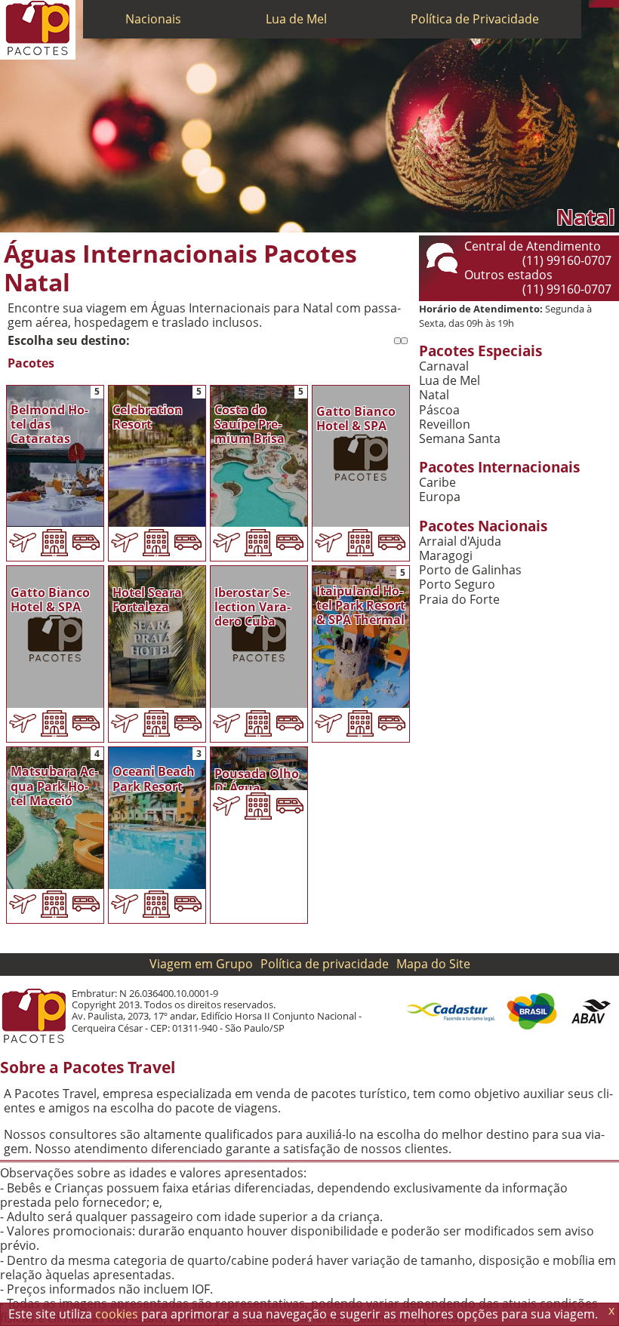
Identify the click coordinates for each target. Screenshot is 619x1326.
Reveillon (444, 424)
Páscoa (439, 410)
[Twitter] (607, 4)
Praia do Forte (459, 599)
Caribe (437, 482)
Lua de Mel (296, 19)
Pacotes (31, 363)
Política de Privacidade (475, 19)
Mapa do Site (433, 963)
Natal (434, 395)
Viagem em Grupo (201, 963)
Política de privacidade (324, 963)
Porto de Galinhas (470, 570)
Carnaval (444, 366)
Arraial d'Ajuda (460, 541)
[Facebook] (615, 4)
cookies (116, 1314)
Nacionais (153, 19)
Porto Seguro (457, 584)
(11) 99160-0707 (566, 260)
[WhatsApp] (600, 4)
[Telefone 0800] (592, 4)
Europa (439, 497)
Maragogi (446, 556)
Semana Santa (459, 439)
